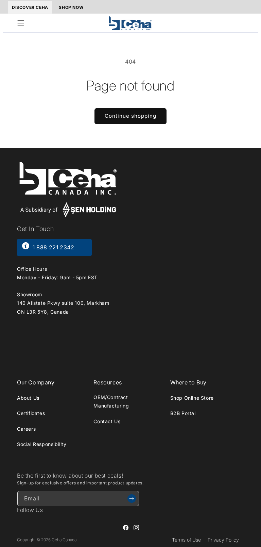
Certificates (31, 413)
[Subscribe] (131, 499)
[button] (20, 23)
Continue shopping (130, 116)
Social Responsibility (42, 444)
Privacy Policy (223, 540)
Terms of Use (186, 540)
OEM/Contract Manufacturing (111, 401)
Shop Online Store (192, 398)
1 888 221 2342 (53, 247)
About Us (28, 398)
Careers (26, 429)
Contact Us (106, 421)
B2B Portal (183, 413)
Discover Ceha (30, 7)
